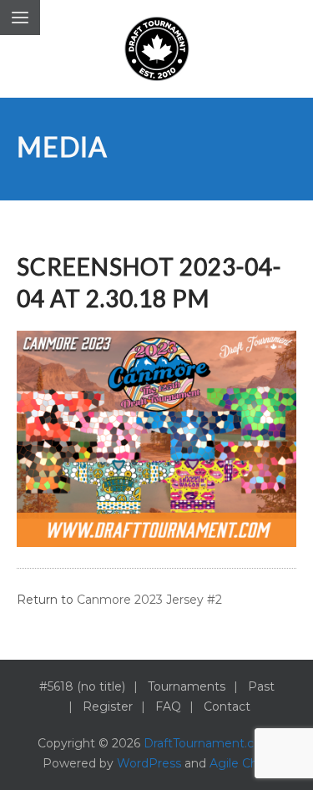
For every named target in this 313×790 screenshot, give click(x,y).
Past (261, 686)
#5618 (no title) (82, 686)
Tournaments (186, 686)
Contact (227, 706)
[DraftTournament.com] (157, 48)
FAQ (168, 706)
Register (108, 706)
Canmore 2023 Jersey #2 (149, 599)
